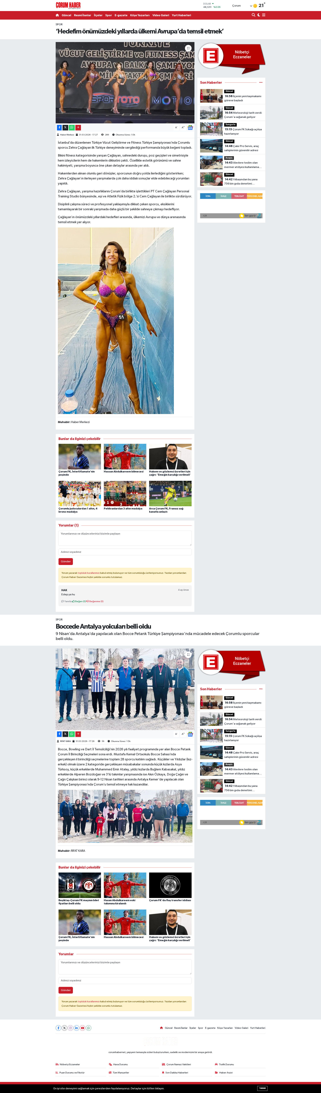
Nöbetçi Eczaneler (70, 1064)
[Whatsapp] (88, 1028)
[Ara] (254, 15)
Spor (108, 15)
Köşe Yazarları (140, 15)
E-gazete (121, 15)
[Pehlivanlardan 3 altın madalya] (125, 493)
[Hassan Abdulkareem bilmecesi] (125, 456)
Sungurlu (230, 125)
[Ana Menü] (263, 15)
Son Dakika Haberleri (177, 1072)
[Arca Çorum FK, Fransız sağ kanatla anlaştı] (170, 493)
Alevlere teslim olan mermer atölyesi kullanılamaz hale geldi (242, 165)
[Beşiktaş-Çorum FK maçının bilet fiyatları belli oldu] (80, 885)
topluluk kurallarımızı (89, 573)
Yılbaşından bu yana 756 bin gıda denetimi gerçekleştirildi (240, 182)
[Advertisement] (41, 72)
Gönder (66, 561)
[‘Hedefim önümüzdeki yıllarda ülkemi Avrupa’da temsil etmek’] (125, 83)
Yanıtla (68, 601)
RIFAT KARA (65, 741)
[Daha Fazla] (78, 127)
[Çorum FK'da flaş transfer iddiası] (170, 885)
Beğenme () (96, 601)
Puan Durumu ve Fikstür (72, 1072)
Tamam (262, 1088)
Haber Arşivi (226, 1072)
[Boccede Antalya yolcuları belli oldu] (125, 689)
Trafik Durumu (226, 1064)
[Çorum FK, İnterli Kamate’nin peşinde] (80, 456)
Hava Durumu (120, 1064)
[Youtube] (82, 1028)
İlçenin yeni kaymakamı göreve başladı (242, 98)
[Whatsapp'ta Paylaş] (72, 127)
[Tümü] (260, 82)
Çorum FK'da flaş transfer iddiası (170, 900)
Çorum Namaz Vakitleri (179, 1064)
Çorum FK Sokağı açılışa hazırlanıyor (243, 131)
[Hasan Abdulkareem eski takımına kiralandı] (125, 885)
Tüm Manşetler (121, 1072)
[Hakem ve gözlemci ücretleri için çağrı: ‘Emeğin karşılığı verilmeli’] (170, 456)
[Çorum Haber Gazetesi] (68, 5)
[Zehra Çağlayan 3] (116, 320)
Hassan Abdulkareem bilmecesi (123, 471)
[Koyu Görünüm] (258, 15)
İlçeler (98, 15)
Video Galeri (160, 15)
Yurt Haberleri (181, 15)
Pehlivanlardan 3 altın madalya (123, 508)
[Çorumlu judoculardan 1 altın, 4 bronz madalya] (80, 493)
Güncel (66, 15)
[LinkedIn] (76, 1028)
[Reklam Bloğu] (231, 58)
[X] (64, 1028)
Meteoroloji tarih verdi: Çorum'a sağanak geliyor (243, 115)
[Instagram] (70, 1028)
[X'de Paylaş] (65, 127)
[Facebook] (58, 1028)
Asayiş (229, 158)
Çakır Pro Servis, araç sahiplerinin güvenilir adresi (241, 148)
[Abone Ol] (190, 127)
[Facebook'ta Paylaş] (59, 127)
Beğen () (80, 601)
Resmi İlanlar (82, 15)
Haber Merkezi (67, 135)
